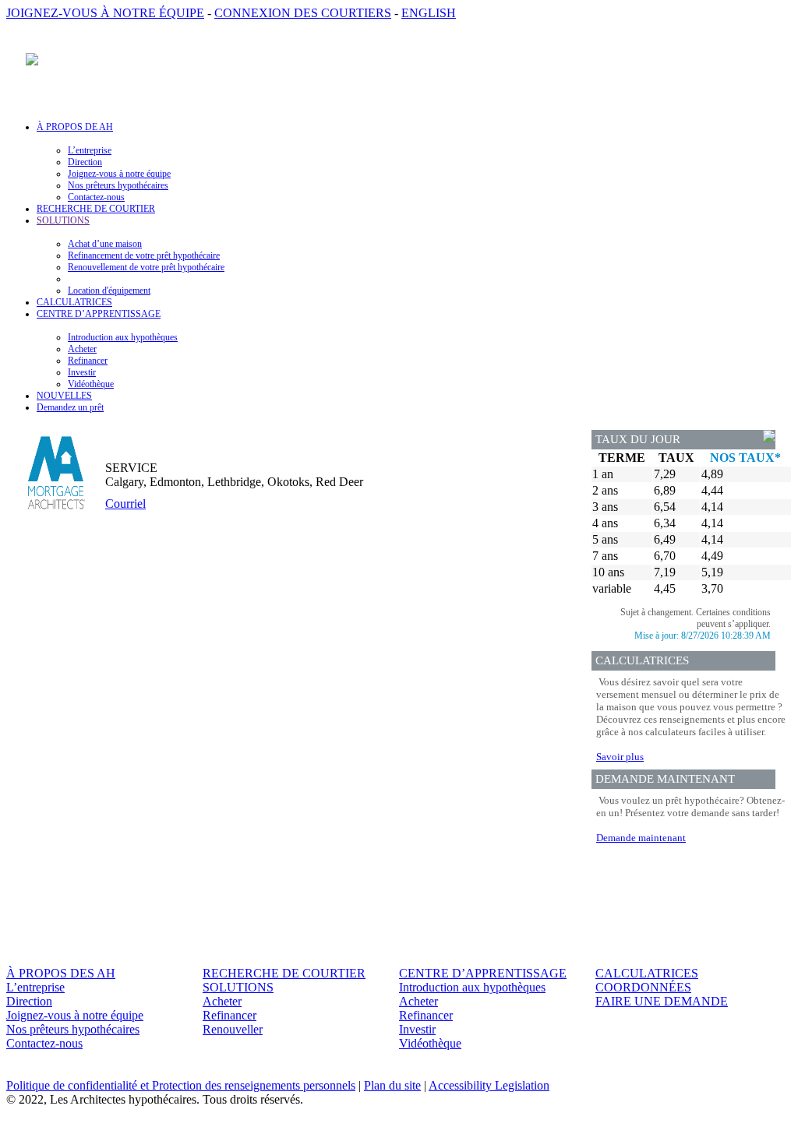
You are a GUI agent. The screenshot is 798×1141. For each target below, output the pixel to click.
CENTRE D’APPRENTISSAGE (483, 973)
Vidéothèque (91, 384)
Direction (85, 162)
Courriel (125, 503)
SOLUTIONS (238, 987)
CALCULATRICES (74, 302)
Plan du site (392, 1085)
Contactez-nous (96, 197)
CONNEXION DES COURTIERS (302, 12)
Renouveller (233, 1029)
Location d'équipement (109, 290)
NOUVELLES (64, 395)
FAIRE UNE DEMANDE (661, 1001)
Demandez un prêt (70, 407)
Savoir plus (620, 756)
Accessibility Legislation (489, 1085)
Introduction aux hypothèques (123, 337)
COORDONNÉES (643, 987)
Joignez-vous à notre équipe (119, 173)
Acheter (82, 348)
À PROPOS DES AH (60, 973)
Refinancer (88, 360)
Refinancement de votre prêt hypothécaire (144, 255)
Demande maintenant (641, 837)
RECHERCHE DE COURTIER (96, 208)
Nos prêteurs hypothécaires (118, 185)
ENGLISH (428, 12)
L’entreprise (89, 150)
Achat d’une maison (105, 243)
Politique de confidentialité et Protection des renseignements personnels (180, 1085)
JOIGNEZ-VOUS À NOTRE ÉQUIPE (105, 12)
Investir (82, 372)
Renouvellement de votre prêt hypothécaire (146, 267)
